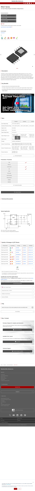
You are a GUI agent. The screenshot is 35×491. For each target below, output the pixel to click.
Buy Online (18, 341)
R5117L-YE (31, 254)
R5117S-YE (31, 252)
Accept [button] (15, 488)
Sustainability (3, 379)
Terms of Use (20, 418)
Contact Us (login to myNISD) (18, 351)
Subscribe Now (17, 387)
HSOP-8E (17, 247)
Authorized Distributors (18, 329)
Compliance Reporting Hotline (5, 380)
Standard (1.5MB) (4, 15)
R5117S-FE (31, 247)
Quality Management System (5, 398)
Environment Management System (6, 399)
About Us (2, 372)
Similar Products (18, 192)
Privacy (1, 418)
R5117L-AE (31, 261)
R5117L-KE (31, 263)
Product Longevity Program (5, 405)
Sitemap (19, 420)
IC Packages (3, 400)
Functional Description (18, 185)
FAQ (1, 403)
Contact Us (17, 391)
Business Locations (3, 378)
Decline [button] (19, 488)
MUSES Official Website (19, 410)
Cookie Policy (8, 484)
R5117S (25, 247)
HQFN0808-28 (18, 250)
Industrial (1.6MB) (4, 18)
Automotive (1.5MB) (4, 21)
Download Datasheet (18, 155)
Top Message (3, 374)
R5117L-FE (31, 250)
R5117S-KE (31, 259)
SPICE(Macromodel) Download (5, 404)
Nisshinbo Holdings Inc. (4, 422)
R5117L (25, 250)
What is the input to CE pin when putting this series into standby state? (14, 307)
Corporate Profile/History (4, 375)
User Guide (2, 32)
